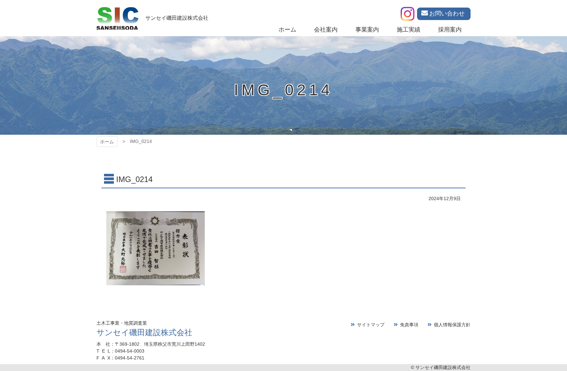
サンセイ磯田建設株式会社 (144, 332)
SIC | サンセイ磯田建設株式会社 (117, 18)
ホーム (107, 141)
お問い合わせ (447, 13)
